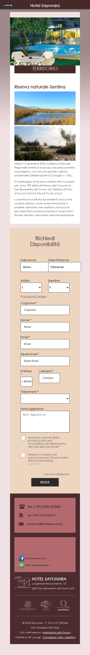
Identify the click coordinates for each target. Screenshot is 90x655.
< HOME (7, 5)
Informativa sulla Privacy (57, 632)
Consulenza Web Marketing (59, 637)
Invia (45, 482)
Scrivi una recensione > (37, 565)
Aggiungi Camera (34, 296)
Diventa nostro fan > (36, 558)
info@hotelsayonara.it (49, 524)
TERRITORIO (45, 68)
